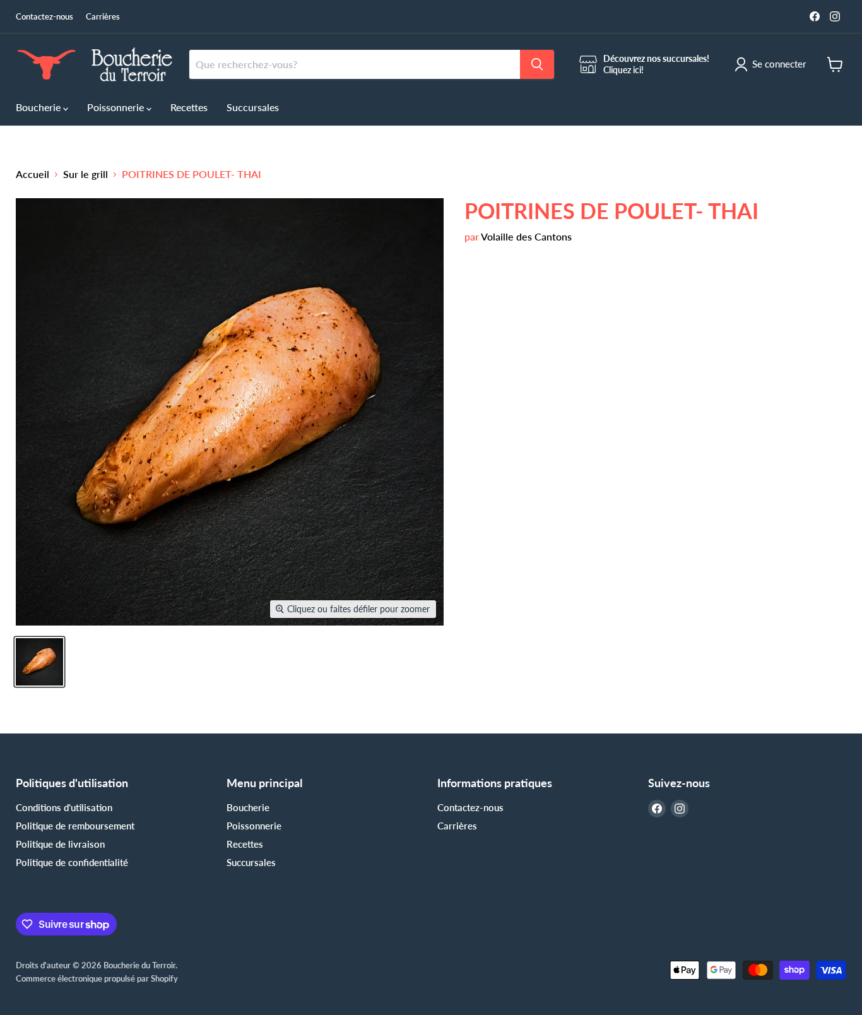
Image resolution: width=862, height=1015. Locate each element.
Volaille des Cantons (526, 236)
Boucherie (39, 107)
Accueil (32, 174)
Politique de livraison (60, 844)
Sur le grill (85, 174)
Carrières (103, 16)
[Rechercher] (537, 64)
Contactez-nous (44, 16)
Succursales (253, 107)
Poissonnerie (116, 107)
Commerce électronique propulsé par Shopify (97, 978)
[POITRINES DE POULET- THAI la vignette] (39, 662)
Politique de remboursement (75, 825)
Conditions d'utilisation (64, 807)
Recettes (189, 107)
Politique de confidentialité (72, 862)
